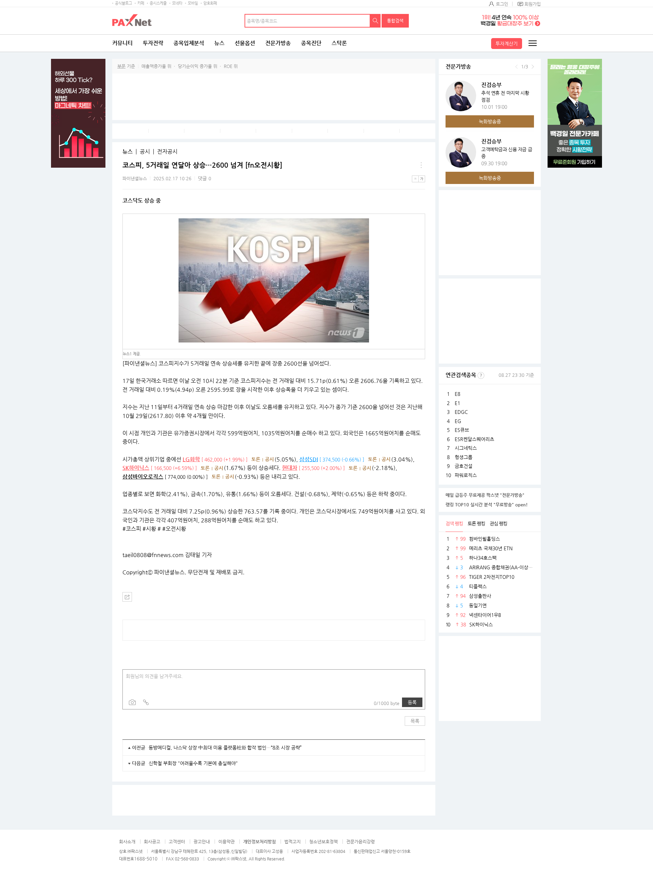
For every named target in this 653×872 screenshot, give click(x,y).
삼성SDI (308, 459)
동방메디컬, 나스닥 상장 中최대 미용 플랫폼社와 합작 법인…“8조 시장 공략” (225, 747)
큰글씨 (421, 178)
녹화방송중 (490, 121)
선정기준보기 (481, 375)
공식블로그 (123, 3)
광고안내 (202, 841)
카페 (140, 3)
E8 (457, 394)
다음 (533, 67)
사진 (132, 702)
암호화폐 (210, 3)
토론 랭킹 (476, 523)
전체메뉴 (532, 43)
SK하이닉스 (135, 468)
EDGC (461, 412)
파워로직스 (466, 475)
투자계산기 (507, 43)
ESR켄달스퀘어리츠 (474, 439)
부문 (121, 66)
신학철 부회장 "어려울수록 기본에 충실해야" (193, 763)
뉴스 (219, 43)
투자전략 (153, 43)
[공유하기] (127, 597)
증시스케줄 (158, 3)
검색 (375, 21)
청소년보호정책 (323, 841)
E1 (457, 403)
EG (458, 421)
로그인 (502, 4)
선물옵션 (245, 43)
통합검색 (395, 20)
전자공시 (167, 151)
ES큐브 (462, 430)
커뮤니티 (122, 43)
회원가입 (532, 4)
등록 (412, 702)
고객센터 (177, 841)
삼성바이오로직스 (142, 476)
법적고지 (292, 841)
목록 (415, 721)
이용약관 (226, 841)
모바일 (193, 3)
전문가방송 (278, 43)
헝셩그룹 (463, 457)
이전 (516, 67)
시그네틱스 (466, 448)
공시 (145, 151)
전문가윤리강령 (360, 841)
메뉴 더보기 (421, 165)
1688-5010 (145, 858)
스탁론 (339, 43)
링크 (146, 702)
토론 (255, 459)
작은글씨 (415, 178)
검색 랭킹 (454, 523)
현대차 (289, 468)
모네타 (177, 3)
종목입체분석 (188, 43)
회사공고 (152, 841)
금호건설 (463, 466)
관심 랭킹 (498, 523)
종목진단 (311, 43)
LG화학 (191, 459)
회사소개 (127, 841)
